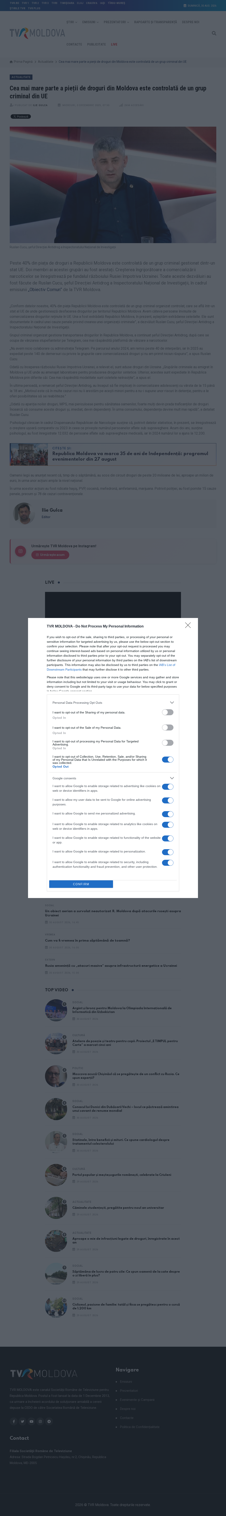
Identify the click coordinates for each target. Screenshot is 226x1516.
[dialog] (113, 758)
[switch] (167, 712)
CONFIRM (81, 884)
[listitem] (113, 702)
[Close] (189, 626)
